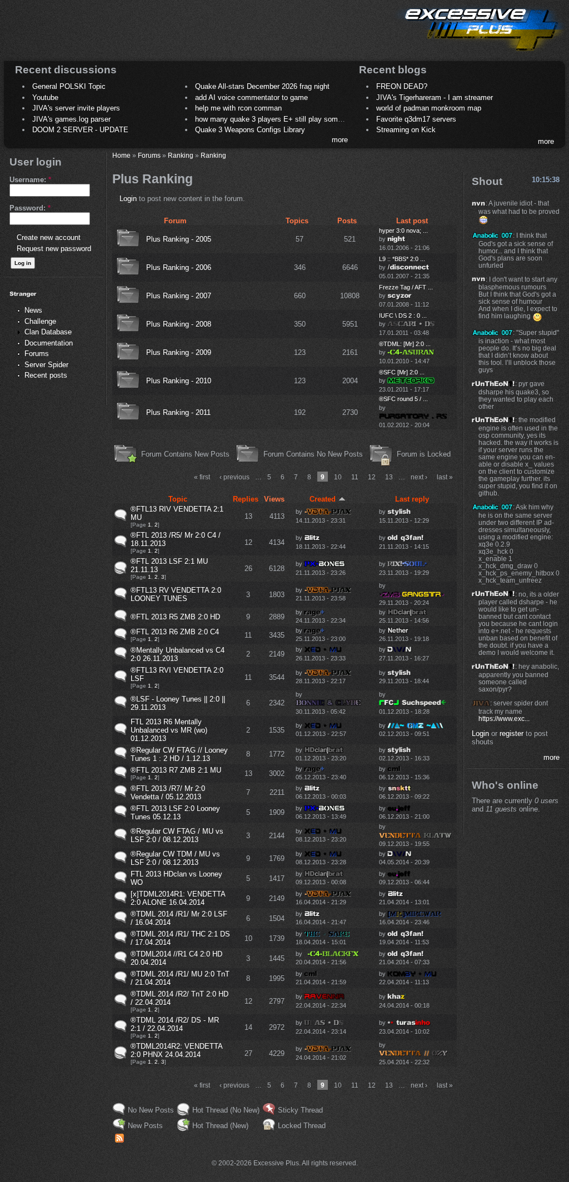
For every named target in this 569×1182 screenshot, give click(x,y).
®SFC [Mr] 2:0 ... (402, 372)
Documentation (48, 343)
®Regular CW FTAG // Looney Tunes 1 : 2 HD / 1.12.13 (179, 754)
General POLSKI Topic (69, 86)
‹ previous (234, 476)
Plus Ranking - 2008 (178, 324)
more (340, 140)
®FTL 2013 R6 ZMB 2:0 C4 (175, 632)
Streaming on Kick (406, 130)
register (511, 733)
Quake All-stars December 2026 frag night (262, 86)
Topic (177, 499)
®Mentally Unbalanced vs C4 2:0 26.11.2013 (177, 654)
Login (128, 198)
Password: (30, 208)
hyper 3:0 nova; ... (403, 230)
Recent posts (45, 375)
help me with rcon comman (238, 108)
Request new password (54, 248)
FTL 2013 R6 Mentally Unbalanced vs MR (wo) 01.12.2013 (169, 730)
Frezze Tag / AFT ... (406, 287)
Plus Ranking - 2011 (178, 412)
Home (121, 155)
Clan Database (48, 332)
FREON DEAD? (401, 86)
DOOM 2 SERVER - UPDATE (80, 130)
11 (354, 476)
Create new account (49, 237)
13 (389, 476)
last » (445, 476)
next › (419, 476)
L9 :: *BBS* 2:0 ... (402, 259)
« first (202, 476)
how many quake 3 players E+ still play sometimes (277, 119)
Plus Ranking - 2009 (178, 352)
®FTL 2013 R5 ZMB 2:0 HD (175, 617)
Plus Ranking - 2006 (178, 267)
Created (323, 499)
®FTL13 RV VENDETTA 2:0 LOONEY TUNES (176, 594)
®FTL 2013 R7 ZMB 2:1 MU (176, 770)
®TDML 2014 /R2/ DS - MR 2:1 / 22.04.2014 (175, 1024)
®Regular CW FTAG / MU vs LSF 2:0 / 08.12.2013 (177, 835)
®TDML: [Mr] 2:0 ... (405, 343)
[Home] (480, 53)
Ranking (180, 155)
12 (372, 476)
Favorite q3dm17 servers (416, 119)
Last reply (412, 499)
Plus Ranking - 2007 (178, 296)
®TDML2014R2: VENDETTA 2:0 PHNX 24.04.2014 (176, 1050)
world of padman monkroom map (428, 108)
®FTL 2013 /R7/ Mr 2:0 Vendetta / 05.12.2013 (168, 792)
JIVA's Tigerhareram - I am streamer (434, 97)
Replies (245, 499)
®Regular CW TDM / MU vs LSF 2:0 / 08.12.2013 (175, 858)
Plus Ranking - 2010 (178, 381)
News (33, 310)
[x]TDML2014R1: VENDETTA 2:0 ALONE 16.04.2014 (178, 898)
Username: (30, 180)
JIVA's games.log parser (71, 119)
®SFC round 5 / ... (403, 398)
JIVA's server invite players (76, 108)
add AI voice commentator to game (251, 97)
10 (338, 476)
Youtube (45, 97)
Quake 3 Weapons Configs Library (250, 130)
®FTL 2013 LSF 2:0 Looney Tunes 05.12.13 (175, 812)
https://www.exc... (504, 718)
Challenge (40, 321)
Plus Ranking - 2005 (178, 239)
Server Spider (46, 364)
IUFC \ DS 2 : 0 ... (403, 315)
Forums (36, 353)
